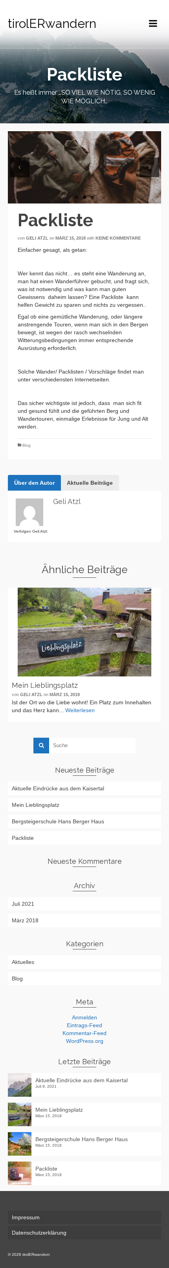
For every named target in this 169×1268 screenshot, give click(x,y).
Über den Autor (34, 483)
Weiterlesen (80, 710)
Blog (26, 445)
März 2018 (25, 920)
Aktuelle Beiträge (90, 483)
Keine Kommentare (118, 238)
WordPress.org (84, 1041)
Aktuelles (23, 962)
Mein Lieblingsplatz (35, 805)
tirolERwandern (52, 23)
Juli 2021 (23, 904)
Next (149, 167)
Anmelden (84, 1017)
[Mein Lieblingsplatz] (84, 632)
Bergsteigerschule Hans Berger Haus (58, 821)
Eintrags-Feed (84, 1025)
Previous (19, 167)
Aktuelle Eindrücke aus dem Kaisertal (58, 788)
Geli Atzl (37, 238)
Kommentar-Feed (84, 1033)
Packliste (23, 838)
